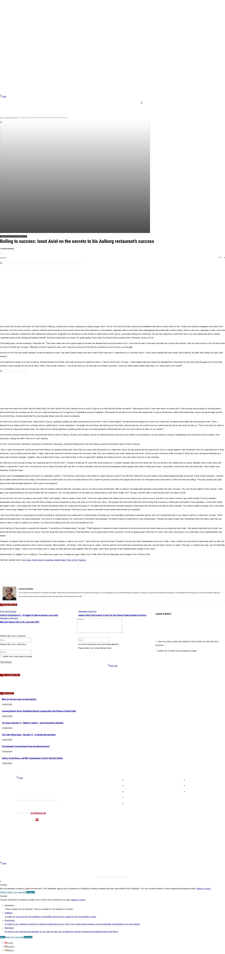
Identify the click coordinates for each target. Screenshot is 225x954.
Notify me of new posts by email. (17, 656)
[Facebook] (4, 573)
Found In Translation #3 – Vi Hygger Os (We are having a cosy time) (29, 615)
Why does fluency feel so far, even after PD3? (19, 622)
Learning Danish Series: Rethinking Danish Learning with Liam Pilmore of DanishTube (39, 711)
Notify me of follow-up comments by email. (177, 651)
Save (2, 937)
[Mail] (28, 685)
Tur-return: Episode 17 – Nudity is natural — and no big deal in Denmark (32, 723)
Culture (16, 236)
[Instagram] (25, 820)
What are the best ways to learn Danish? (19, 699)
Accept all (30, 892)
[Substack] (37, 820)
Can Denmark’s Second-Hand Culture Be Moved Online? (26, 746)
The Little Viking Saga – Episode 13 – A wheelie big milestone (29, 734)
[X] (12, 573)
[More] (38, 573)
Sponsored (23, 236)
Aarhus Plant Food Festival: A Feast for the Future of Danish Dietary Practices (112, 615)
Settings (4, 892)
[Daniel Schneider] (9, 593)
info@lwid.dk (38, 813)
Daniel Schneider (8, 248)
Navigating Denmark (12, 118)
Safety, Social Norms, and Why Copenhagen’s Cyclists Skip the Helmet (32, 758)
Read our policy (204, 888)
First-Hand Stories (8, 611)
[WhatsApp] (29, 573)
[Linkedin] (21, 573)
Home (2, 118)
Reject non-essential (17, 892)
